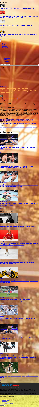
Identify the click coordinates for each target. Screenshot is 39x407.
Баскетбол (4, 46)
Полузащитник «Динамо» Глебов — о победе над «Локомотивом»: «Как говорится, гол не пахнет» (15, 300)
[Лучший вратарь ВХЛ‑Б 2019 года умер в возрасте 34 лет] (2, 6)
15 (0, 229)
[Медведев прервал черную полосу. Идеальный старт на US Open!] (9, 315)
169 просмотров (3, 98)
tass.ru (6, 117)
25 (0, 323)
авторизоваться (21, 131)
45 (0, 361)
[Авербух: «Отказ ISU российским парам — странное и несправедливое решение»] (2, 23)
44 (0, 189)
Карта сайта (4, 401)
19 (0, 304)
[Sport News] (9, 0)
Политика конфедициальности (8, 403)
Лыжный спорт (7, 57)
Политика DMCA (5, 399)
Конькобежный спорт (8, 56)
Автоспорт (4, 50)
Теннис (3, 49)
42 (0, 170)
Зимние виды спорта (8, 52)
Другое (3, 51)
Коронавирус (6, 54)
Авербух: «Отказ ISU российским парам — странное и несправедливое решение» (16, 26)
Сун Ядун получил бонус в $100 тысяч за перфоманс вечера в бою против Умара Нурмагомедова (19, 185)
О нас (3, 398)
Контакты (4, 402)
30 (0, 152)
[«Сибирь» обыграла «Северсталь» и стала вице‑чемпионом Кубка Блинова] (2, 32)
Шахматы (6, 60)
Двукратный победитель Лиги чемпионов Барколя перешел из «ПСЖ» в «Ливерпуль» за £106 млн (19, 16)
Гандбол (5, 59)
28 (0, 208)
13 (0, 248)
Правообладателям (5, 400)
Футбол (4, 44)
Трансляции (6, 61)
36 (0, 380)
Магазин (4, 43)
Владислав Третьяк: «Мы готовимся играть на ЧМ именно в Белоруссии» (18, 127)
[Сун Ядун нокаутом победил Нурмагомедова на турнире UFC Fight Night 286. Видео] (9, 200)
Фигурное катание (7, 55)
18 (0, 285)
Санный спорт (7, 58)
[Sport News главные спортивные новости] (9, 387)
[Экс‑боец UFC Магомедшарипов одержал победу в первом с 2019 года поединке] (9, 144)
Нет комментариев (15, 98)
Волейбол (4, 48)
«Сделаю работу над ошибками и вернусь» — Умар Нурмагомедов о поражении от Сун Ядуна (16, 166)
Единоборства (5, 47)
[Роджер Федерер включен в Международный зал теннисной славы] (9, 372)
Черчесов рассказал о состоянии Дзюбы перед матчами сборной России (18, 123)
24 (0, 266)
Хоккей (3, 45)
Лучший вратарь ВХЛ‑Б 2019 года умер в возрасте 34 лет (17, 8)
